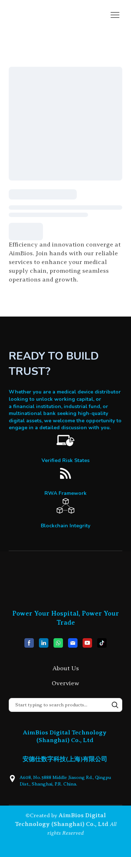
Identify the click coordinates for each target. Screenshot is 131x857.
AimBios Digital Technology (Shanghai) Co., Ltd (65, 736)
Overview (65, 683)
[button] (29, 643)
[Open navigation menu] (115, 15)
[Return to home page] (38, 15)
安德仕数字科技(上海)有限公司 (65, 759)
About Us (65, 668)
